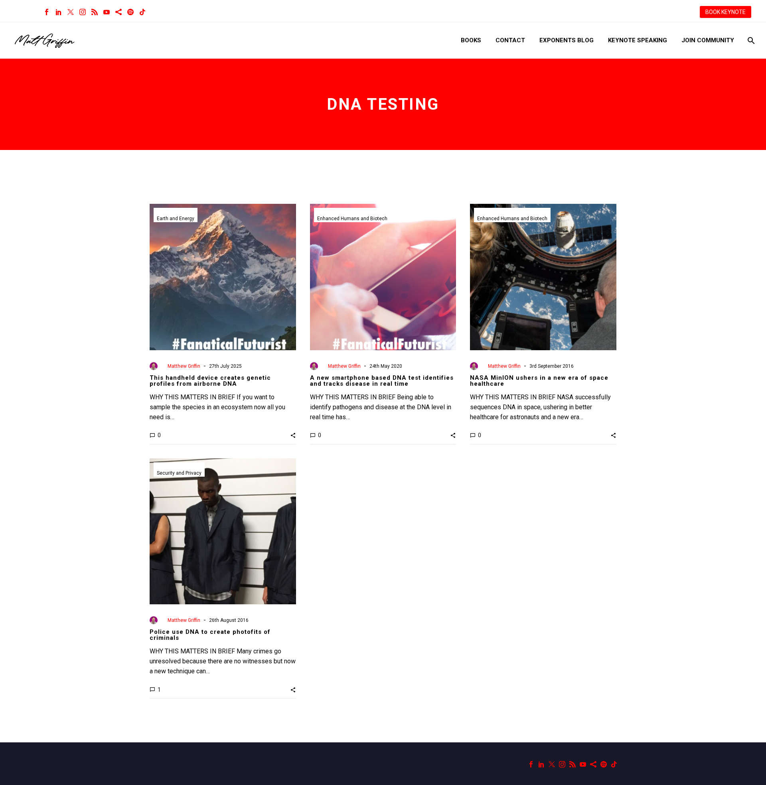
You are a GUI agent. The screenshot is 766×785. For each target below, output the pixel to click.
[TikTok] (142, 12)
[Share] (118, 12)
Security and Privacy (179, 473)
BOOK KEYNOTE (725, 12)
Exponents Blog (566, 40)
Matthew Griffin (184, 366)
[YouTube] (107, 12)
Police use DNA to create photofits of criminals (210, 634)
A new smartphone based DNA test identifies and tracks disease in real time (382, 380)
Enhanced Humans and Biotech (352, 218)
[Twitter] (71, 12)
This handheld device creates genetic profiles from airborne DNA (210, 380)
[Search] (750, 40)
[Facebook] (47, 12)
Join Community (707, 40)
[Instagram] (83, 12)
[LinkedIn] (59, 12)
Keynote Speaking (637, 40)
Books (471, 40)
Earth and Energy (175, 218)
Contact (510, 40)
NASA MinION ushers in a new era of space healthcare (539, 380)
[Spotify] (130, 12)
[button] (293, 435)
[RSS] (95, 12)
